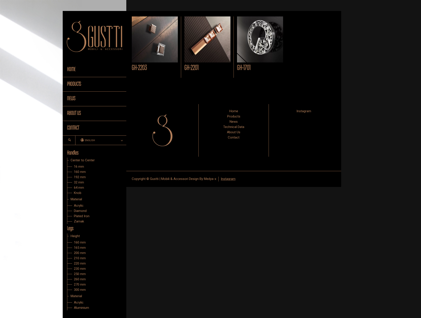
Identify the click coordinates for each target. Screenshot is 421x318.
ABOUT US (74, 113)
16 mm (79, 167)
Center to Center (83, 160)
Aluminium (81, 308)
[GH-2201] (207, 39)
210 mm (80, 258)
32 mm (79, 182)
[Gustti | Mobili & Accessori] (94, 36)
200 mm (80, 253)
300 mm (80, 290)
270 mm (80, 284)
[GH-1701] (260, 39)
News (234, 122)
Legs (70, 228)
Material (76, 199)
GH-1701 (244, 67)
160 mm (80, 172)
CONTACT (73, 128)
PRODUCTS (74, 84)
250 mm (80, 274)
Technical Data (233, 127)
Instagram (303, 111)
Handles (72, 153)
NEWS (71, 98)
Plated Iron (81, 216)
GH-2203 (139, 67)
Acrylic (79, 206)
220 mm (80, 263)
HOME (71, 69)
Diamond (80, 211)
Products (233, 116)
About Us (233, 132)
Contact (233, 137)
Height (75, 236)
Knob (77, 193)
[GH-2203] (155, 39)
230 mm (80, 269)
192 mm (80, 177)
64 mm (79, 188)
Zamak (79, 221)
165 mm (80, 248)
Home (233, 111)
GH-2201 (191, 67)
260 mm (80, 279)
